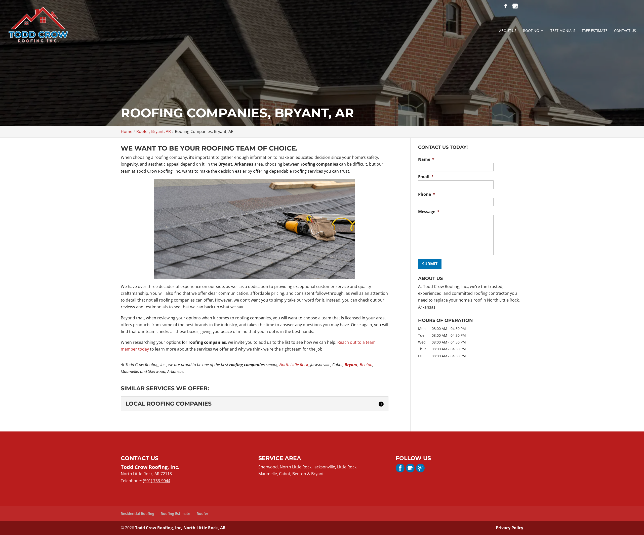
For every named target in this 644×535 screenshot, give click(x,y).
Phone (426, 194)
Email (426, 176)
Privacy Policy (509, 527)
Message (428, 211)
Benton (366, 364)
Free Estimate (595, 31)
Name (426, 159)
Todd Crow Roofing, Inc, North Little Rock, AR (180, 527)
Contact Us (625, 31)
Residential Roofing (137, 513)
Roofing (531, 31)
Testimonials (562, 31)
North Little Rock (293, 364)
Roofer (202, 513)
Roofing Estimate (175, 513)
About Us (507, 31)
